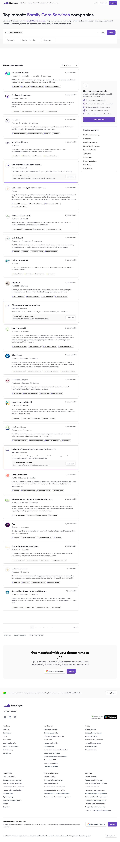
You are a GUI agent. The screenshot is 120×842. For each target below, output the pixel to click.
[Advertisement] (41, 57)
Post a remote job (9, 777)
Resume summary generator (95, 790)
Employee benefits (9, 743)
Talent (43, 3)
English (111, 836)
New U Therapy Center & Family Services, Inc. (32, 499)
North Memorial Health (22, 402)
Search (111, 32)
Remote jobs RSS (50, 760)
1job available (71, 568)
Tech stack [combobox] (10, 40)
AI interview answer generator (95, 800)
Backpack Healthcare (21, 95)
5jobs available (70, 95)
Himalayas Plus (90, 730)
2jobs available (70, 328)
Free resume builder (92, 787)
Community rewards (51, 766)
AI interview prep (91, 746)
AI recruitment (8, 793)
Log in (95, 3)
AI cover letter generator (94, 740)
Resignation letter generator (95, 807)
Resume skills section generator (96, 797)
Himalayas (7, 635)
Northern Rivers (19, 427)
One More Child (19, 328)
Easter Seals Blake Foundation (25, 546)
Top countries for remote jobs (54, 787)
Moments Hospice (20, 380)
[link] (7, 635)
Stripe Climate (75, 693)
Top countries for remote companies (57, 793)
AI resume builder (91, 736)
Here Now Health (19, 474)
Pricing (5, 803)
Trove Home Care (19, 569)
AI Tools (22, 3)
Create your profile (50, 730)
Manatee (16, 120)
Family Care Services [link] (36, 635)
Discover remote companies (54, 736)
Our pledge (111, 693)
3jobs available (70, 187)
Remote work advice (51, 743)
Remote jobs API (91, 777)
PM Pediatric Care (20, 73)
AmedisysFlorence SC (21, 215)
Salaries (49, 3)
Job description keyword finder (96, 783)
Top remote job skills (51, 783)
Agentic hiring (8, 797)
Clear (103, 32)
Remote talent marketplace (12, 790)
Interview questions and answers (55, 756)
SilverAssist (17, 355)
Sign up (113, 3)
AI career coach (90, 750)
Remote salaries (49, 777)
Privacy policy (8, 750)
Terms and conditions (10, 746)
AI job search (48, 740)
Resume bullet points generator (96, 793)
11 (52, 627)
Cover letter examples (52, 753)
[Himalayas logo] (10, 3)
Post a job (103, 3)
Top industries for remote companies (57, 797)
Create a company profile (12, 800)
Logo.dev (87, 836)
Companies (36, 3)
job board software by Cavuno (47, 836)
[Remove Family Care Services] (21, 32)
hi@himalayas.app (9, 711)
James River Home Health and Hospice (29, 591)
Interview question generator (13, 787)
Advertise (6, 807)
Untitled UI (66, 836)
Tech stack (45, 76)
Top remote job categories (53, 780)
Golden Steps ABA (20, 260)
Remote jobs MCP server (93, 780)
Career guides (49, 746)
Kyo (13, 524)
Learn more (70, 177)
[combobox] (61, 32)
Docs (5, 736)
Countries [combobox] (47, 40)
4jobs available (70, 119)
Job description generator (12, 780)
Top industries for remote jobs (54, 790)
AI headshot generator (93, 743)
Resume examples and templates (55, 750)
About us (6, 730)
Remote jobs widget (51, 763)
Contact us (7, 753)
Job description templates (12, 783)
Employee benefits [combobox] (29, 40)
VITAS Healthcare (20, 142)
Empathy (16, 282)
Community (7, 733)
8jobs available (70, 72)
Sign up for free (99, 119)
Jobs (29, 3)
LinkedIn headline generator (95, 803)
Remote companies (20, 635)
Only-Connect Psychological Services (28, 188)
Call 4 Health (17, 238)
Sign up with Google (56, 671)
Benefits (35, 76)
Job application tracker (93, 733)
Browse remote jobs (51, 733)
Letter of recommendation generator (98, 810)
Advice (56, 3)
